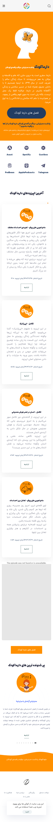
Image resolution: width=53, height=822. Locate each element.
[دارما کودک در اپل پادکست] (26, 171)
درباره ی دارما (20, 793)
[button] (49, 5)
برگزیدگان (32, 793)
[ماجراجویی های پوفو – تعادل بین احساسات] (26, 519)
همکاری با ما (8, 793)
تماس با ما (26, 797)
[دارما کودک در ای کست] (9, 153)
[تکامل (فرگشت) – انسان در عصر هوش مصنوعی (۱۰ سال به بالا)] (26, 344)
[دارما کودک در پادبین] (9, 171)
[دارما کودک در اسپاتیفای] (26, 153)
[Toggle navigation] (10, 6)
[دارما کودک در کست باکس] (43, 153)
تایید (27, 812)
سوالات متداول (44, 793)
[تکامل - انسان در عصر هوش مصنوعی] (26, 433)
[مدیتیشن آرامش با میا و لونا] (26, 682)
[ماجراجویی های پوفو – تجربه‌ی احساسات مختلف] (26, 252)
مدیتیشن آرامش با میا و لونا (26, 701)
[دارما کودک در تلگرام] (43, 171)
